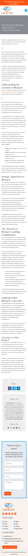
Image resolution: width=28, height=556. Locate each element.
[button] (26, 10)
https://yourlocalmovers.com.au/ (10, 92)
